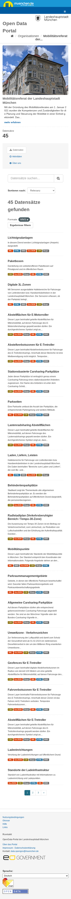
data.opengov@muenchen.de (25, 851)
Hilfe (5, 824)
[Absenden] (58, 178)
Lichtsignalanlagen (20, 237)
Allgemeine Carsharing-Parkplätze (30, 602)
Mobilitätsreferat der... (51, 37)
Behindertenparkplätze (23, 485)
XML (10, 251)
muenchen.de (20, 3)
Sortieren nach (16, 190)
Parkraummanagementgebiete (27, 575)
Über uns (16, 163)
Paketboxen (15, 261)
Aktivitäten (17, 156)
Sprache (7, 871)
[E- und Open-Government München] (25, 857)
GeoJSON (31, 251)
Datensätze (17, 150)
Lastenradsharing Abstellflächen (29, 425)
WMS (24, 251)
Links (5, 827)
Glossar (6, 820)
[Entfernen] (27, 220)
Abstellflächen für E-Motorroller (28, 314)
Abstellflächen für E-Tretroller (27, 719)
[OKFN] (15, 890)
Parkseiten (15, 401)
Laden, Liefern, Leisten (23, 455)
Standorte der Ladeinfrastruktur (28, 770)
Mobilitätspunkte (18, 549)
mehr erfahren (12, 122)
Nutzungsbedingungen (13, 817)
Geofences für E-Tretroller (24, 662)
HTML (16, 251)
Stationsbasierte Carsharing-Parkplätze (33, 371)
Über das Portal (10, 844)
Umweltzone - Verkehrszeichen (28, 632)
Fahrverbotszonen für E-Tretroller (29, 689)
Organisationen (28, 36)
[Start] (12, 36)
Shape (45, 251)
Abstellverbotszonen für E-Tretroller (31, 344)
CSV (39, 251)
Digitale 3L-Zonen (19, 284)
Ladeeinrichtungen (20, 749)
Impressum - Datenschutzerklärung (19, 848)
